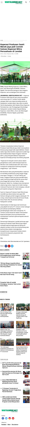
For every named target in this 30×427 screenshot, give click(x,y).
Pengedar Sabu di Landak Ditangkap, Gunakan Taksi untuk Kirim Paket (10, 284)
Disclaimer (15, 424)
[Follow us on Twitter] (6, 418)
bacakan (4, 56)
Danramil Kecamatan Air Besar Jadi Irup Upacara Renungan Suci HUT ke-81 (12, 373)
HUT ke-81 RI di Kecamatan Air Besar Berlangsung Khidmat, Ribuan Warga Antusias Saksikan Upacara (12, 365)
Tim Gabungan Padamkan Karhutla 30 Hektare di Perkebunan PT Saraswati (7, 349)
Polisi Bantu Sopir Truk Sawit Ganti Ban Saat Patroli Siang (11, 273)
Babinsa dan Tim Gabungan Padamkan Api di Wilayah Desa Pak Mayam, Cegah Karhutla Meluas (6, 332)
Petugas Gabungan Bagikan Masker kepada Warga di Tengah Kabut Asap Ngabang (21, 315)
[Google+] (9, 246)
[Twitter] (12, 246)
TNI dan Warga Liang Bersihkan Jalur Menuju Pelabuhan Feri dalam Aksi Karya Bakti (11, 264)
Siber (9, 424)
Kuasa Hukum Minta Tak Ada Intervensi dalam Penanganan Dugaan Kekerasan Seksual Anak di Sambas (22, 350)
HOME (1, 40)
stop (9, 56)
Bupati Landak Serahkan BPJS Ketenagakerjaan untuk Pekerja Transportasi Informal (10, 255)
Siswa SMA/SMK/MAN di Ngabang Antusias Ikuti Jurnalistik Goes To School (10, 381)
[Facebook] (6, 246)
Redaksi (4, 424)
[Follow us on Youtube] (13, 418)
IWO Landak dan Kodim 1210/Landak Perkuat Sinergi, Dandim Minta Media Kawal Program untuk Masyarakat (11, 399)
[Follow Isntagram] (9, 418)
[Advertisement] (15, 23)
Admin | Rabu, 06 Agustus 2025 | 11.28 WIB (9, 53)
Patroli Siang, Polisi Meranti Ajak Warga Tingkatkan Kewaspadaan (6, 314)
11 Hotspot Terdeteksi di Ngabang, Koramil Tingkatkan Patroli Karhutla (11, 390)
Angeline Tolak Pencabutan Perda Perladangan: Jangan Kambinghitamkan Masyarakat (22, 332)
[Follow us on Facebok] (3, 418)
